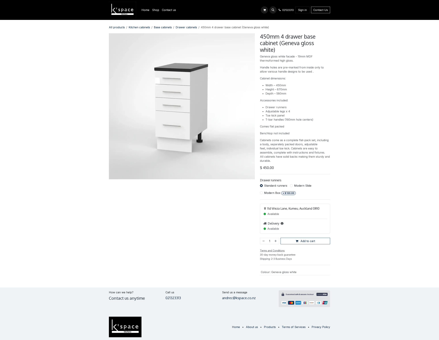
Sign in (302, 10)
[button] (273, 10)
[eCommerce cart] (264, 10)
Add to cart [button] (307, 241)
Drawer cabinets (186, 27)
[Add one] (276, 241)
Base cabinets (163, 27)
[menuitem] (145, 10)
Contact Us (320, 10)
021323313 (173, 298)
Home (236, 327)
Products (270, 327)
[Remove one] (263, 241)
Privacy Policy (321, 327)
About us (252, 327)
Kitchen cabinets (139, 27)
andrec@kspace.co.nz (239, 298)
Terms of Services (294, 327)
